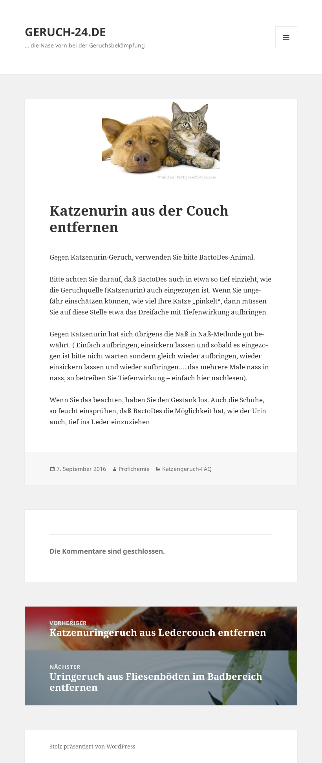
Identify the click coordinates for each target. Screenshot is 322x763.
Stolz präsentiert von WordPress (92, 746)
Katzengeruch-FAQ (187, 468)
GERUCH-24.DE (65, 31)
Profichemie (134, 468)
